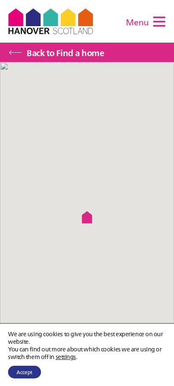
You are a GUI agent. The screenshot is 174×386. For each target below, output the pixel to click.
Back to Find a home (65, 52)
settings (66, 356)
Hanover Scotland (50, 21)
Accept (24, 371)
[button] (87, 217)
